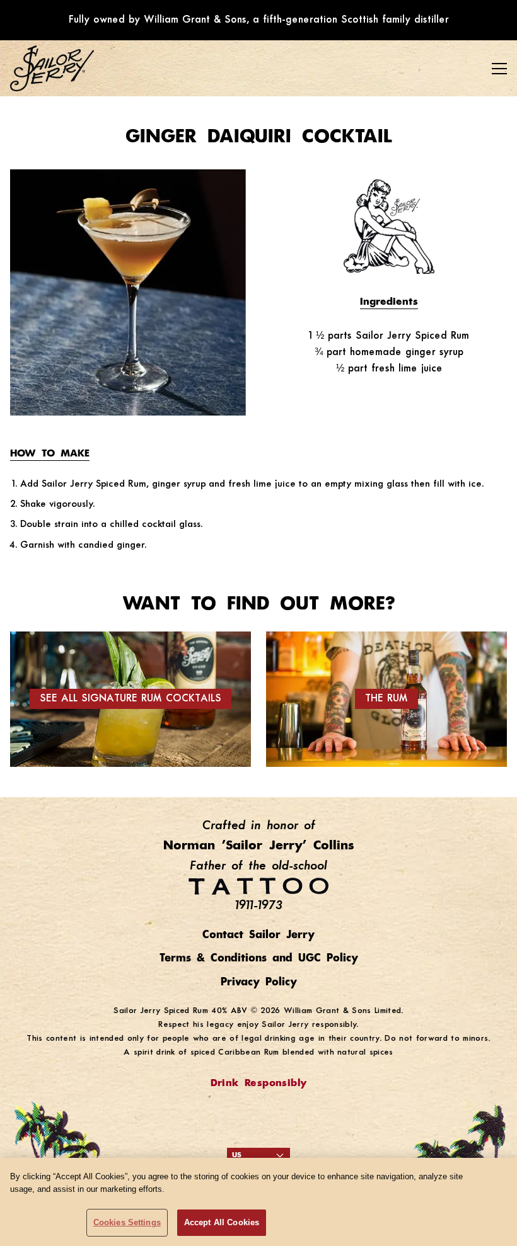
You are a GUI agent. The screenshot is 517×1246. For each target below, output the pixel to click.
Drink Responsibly (259, 1084)
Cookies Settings (127, 1222)
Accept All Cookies (221, 1222)
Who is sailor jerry (67, 123)
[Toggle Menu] (499, 68)
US (236, 1155)
